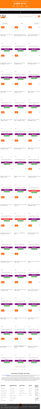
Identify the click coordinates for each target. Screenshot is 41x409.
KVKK (2, 398)
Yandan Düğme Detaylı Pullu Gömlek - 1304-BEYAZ (34, 187)
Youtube (30, 393)
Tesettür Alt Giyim (13, 398)
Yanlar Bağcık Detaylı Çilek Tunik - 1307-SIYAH (7, 216)
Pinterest (30, 395)
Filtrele (5, 23)
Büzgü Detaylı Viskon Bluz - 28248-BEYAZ (7, 329)
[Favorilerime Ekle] (12, 27)
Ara (39, 16)
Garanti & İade (3, 395)
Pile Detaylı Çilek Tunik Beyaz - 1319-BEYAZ (34, 357)
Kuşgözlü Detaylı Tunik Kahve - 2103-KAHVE (20, 102)
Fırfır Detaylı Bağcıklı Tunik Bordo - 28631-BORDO (34, 216)
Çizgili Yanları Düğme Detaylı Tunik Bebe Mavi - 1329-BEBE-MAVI (20, 357)
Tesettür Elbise (12, 390)
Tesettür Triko (12, 393)
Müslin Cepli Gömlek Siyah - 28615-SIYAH (20, 301)
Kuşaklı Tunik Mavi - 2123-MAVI (20, 187)
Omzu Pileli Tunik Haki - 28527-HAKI (20, 329)
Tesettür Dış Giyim (13, 397)
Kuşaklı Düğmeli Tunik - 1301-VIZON (20, 216)
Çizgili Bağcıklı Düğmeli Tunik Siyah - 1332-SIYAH (7, 301)
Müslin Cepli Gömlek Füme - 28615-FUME (20, 272)
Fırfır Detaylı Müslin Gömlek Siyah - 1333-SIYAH (20, 159)
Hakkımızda (3, 388)
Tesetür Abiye (12, 388)
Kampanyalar (21, 390)
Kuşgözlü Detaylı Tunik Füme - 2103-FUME (7, 46)
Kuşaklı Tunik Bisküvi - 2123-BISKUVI (7, 187)
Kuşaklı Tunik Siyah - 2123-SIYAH (33, 272)
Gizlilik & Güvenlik (4, 397)
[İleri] (28, 369)
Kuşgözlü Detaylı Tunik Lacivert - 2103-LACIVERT (7, 244)
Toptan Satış (21, 388)
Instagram (30, 390)
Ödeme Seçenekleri (22, 393)
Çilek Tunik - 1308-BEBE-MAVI (19, 244)
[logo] (3, 15)
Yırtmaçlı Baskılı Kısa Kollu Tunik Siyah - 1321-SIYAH (34, 301)
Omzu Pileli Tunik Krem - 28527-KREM (7, 102)
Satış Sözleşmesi (4, 393)
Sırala (37, 23)
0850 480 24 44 (37, 401)
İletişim (20, 395)
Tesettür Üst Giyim (13, 395)
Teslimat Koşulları (4, 390)
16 (24, 369)
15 (22, 369)
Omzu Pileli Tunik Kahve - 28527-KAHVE (34, 329)
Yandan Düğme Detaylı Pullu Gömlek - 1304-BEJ (7, 131)
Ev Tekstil (11, 400)
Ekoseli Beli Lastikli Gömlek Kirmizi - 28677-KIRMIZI (34, 74)
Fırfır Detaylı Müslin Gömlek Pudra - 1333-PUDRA (7, 159)
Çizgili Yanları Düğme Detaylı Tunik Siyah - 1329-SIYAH (34, 46)
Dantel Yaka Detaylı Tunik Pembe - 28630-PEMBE (34, 131)
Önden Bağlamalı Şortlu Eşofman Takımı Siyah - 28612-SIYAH (20, 46)
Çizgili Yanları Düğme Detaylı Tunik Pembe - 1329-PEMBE (20, 131)
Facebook (30, 388)
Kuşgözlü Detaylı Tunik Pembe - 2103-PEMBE (20, 74)
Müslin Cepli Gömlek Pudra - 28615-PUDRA (34, 102)
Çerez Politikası (3, 400)
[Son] (30, 369)
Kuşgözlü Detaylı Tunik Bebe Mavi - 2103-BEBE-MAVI (7, 74)
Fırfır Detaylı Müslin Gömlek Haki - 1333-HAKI (34, 244)
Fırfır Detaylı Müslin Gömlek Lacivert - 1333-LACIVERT (7, 272)
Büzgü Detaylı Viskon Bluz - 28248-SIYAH (34, 159)
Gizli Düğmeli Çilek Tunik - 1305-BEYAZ (7, 357)
